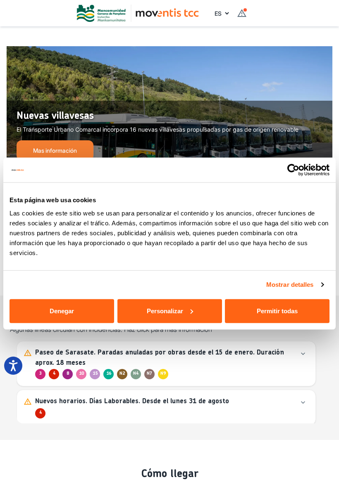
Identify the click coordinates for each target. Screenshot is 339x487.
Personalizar (165, 310)
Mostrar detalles (290, 284)
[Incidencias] (242, 13)
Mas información (55, 150)
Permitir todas (277, 310)
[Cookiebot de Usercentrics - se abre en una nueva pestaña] (293, 170)
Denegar (62, 310)
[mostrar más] (303, 353)
